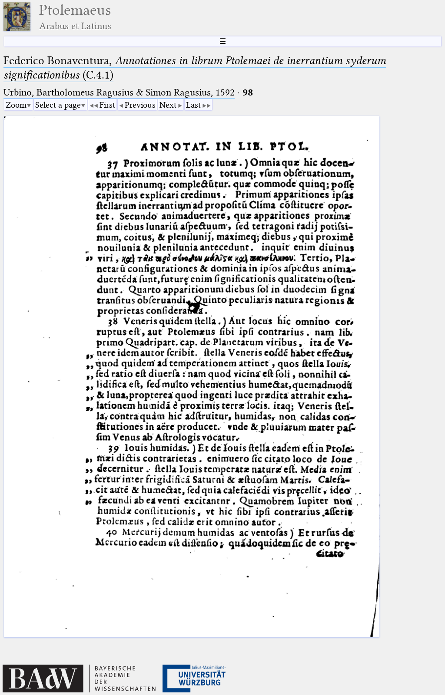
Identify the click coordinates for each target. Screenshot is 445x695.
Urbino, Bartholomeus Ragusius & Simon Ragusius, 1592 (119, 92)
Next (167, 105)
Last (193, 105)
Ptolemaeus (75, 17)
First (107, 105)
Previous (140, 105)
